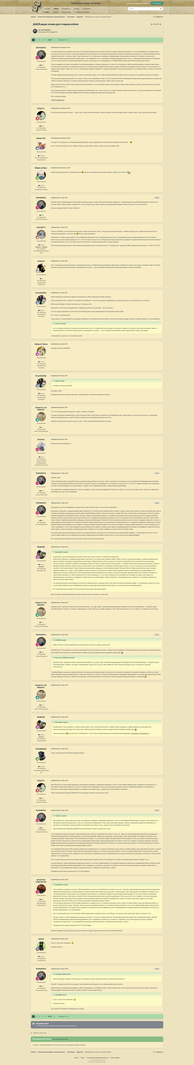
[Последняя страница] (54, 40)
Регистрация (157, 3)
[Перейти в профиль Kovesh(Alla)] (41, 299)
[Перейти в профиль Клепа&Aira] (35, 31)
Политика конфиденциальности (97, 1058)
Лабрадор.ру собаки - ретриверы (86, 3)
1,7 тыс (42, 362)
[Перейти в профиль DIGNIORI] (41, 554)
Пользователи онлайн (82, 12)
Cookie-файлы (115, 1058)
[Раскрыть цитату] (54, 323)
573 (42, 65)
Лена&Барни (41, 749)
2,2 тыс (42, 185)
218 (42, 126)
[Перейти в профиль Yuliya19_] (41, 115)
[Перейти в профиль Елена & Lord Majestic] (41, 416)
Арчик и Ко (41, 138)
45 (42, 278)
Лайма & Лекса (41, 344)
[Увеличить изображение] (131, 142)
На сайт (47, 9)
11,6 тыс (42, 156)
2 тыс (42, 457)
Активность (66, 9)
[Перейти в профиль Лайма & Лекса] (41, 351)
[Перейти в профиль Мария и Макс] (41, 175)
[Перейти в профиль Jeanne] (41, 946)
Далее (50, 40)
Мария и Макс (41, 168)
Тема (82, 1058)
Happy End (53, 32)
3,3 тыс (42, 245)
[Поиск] (161, 8)
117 (42, 427)
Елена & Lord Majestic (41, 408)
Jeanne (41, 939)
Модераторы (66, 12)
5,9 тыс (42, 310)
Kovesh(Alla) (41, 293)
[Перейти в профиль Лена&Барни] (41, 755)
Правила (56, 12)
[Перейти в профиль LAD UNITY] (41, 234)
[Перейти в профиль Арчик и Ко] (41, 145)
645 (42, 899)
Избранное (87, 9)
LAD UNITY (40, 227)
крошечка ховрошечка (41, 881)
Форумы (46, 12)
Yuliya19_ (41, 108)
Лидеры (76, 9)
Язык (76, 1058)
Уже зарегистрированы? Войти (137, 3)
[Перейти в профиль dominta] (41, 446)
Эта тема (153, 8)
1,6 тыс (42, 766)
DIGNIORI (41, 547)
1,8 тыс (42, 564)
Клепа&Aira (47, 30)
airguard (41, 261)
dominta (40, 439)
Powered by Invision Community (97, 1062)
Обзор (56, 9)
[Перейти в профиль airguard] (41, 268)
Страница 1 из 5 (63, 40)
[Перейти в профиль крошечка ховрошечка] (41, 888)
